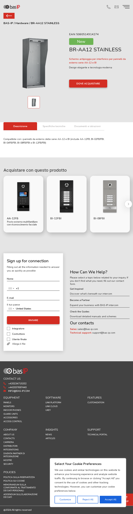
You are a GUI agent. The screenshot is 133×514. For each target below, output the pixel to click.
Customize (65, 499)
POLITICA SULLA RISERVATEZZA (19, 477)
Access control (12, 421)
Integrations (11, 449)
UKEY (48, 410)
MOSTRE (7, 460)
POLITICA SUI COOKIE (14, 481)
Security (8, 464)
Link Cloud (52, 406)
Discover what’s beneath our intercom (91, 293)
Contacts (9, 438)
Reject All (88, 499)
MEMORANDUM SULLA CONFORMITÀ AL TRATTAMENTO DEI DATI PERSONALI (19, 487)
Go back (9, 16)
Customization (95, 402)
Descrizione (20, 126)
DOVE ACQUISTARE (88, 83)
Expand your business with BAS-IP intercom (94, 305)
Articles (50, 438)
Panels (7, 402)
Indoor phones (12, 410)
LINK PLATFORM (53, 402)
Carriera (8, 442)
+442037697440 (17, 387)
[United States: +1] (11, 288)
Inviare (33, 320)
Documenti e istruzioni (87, 126)
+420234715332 (17, 383)
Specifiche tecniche (54, 126)
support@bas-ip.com (103, 332)
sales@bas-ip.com (88, 329)
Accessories (10, 417)
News (49, 434)
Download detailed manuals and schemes (93, 316)
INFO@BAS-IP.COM (19, 391)
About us (8, 434)
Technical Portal (97, 434)
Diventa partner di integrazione (14, 455)
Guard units (10, 414)
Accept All (110, 499)
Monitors (8, 406)
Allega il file (18, 343)
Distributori (10, 446)
